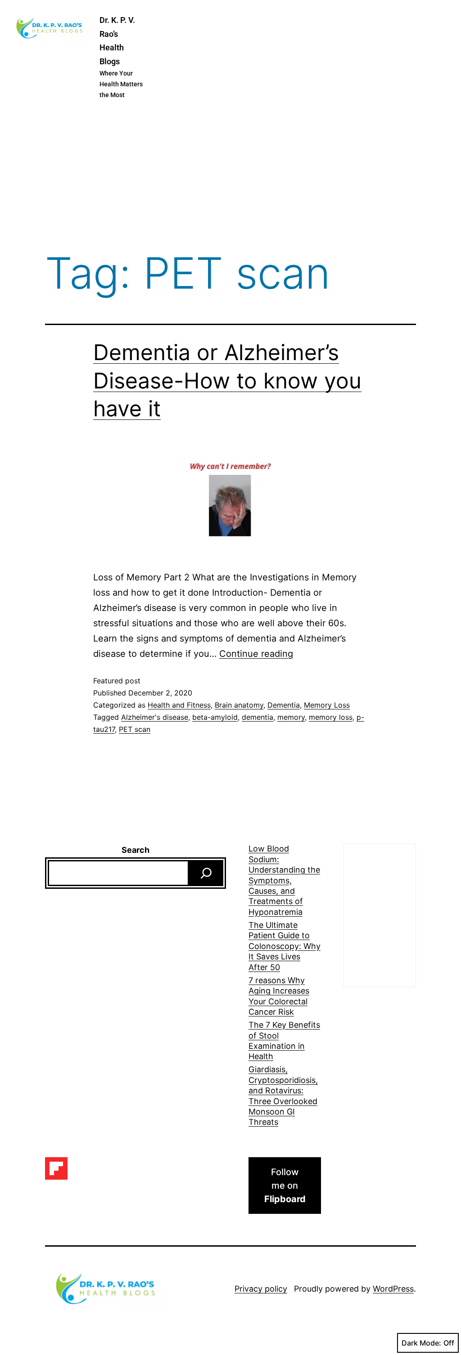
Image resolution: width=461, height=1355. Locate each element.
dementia (257, 717)
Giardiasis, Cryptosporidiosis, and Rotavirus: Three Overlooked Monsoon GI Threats (283, 1096)
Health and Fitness (179, 704)
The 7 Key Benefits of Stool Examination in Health (284, 1040)
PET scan (134, 729)
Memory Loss (327, 704)
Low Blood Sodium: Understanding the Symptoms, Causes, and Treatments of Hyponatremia (284, 880)
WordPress (393, 1288)
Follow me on (285, 1185)
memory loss (331, 717)
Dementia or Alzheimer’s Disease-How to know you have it (227, 380)
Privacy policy (261, 1288)
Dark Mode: (421, 1342)
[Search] (206, 873)
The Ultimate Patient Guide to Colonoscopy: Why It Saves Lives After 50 (285, 946)
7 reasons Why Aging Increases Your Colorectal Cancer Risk (279, 996)
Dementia (283, 704)
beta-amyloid (215, 717)
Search (135, 850)
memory (291, 717)
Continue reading (256, 653)
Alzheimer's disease (154, 717)
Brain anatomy (239, 704)
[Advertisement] (230, 177)
